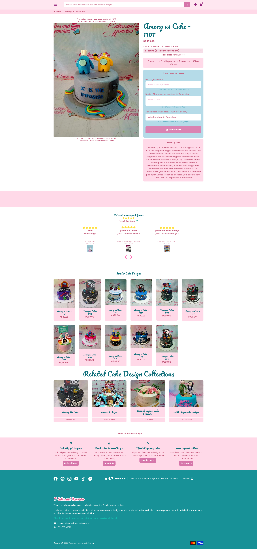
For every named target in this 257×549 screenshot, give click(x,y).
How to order (148, 460)
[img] (128, 218)
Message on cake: (154, 79)
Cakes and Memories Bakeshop (81, 543)
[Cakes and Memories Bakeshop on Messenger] (90, 479)
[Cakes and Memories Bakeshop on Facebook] (56, 479)
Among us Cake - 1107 (75, 11)
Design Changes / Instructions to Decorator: (167, 94)
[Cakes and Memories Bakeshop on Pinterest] (63, 479)
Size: (161, 46)
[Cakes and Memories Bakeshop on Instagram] (69, 479)
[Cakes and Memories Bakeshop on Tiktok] (83, 479)
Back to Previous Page (128, 433)
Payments (186, 463)
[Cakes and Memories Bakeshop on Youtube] (76, 479)
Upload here (70, 463)
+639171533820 (62, 527)
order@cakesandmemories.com (71, 523)
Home (57, 11)
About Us (109, 463)
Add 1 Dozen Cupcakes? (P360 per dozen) (166, 111)
